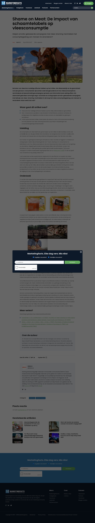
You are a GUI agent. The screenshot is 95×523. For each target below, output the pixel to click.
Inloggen (89, 3)
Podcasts (45, 8)
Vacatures (29, 8)
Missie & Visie (68, 3)
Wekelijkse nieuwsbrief (56, 257)
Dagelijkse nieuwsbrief (41, 257)
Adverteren (48, 3)
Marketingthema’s (7, 8)
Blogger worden (58, 3)
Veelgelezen (19, 8)
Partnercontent (54, 8)
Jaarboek (37, 8)
